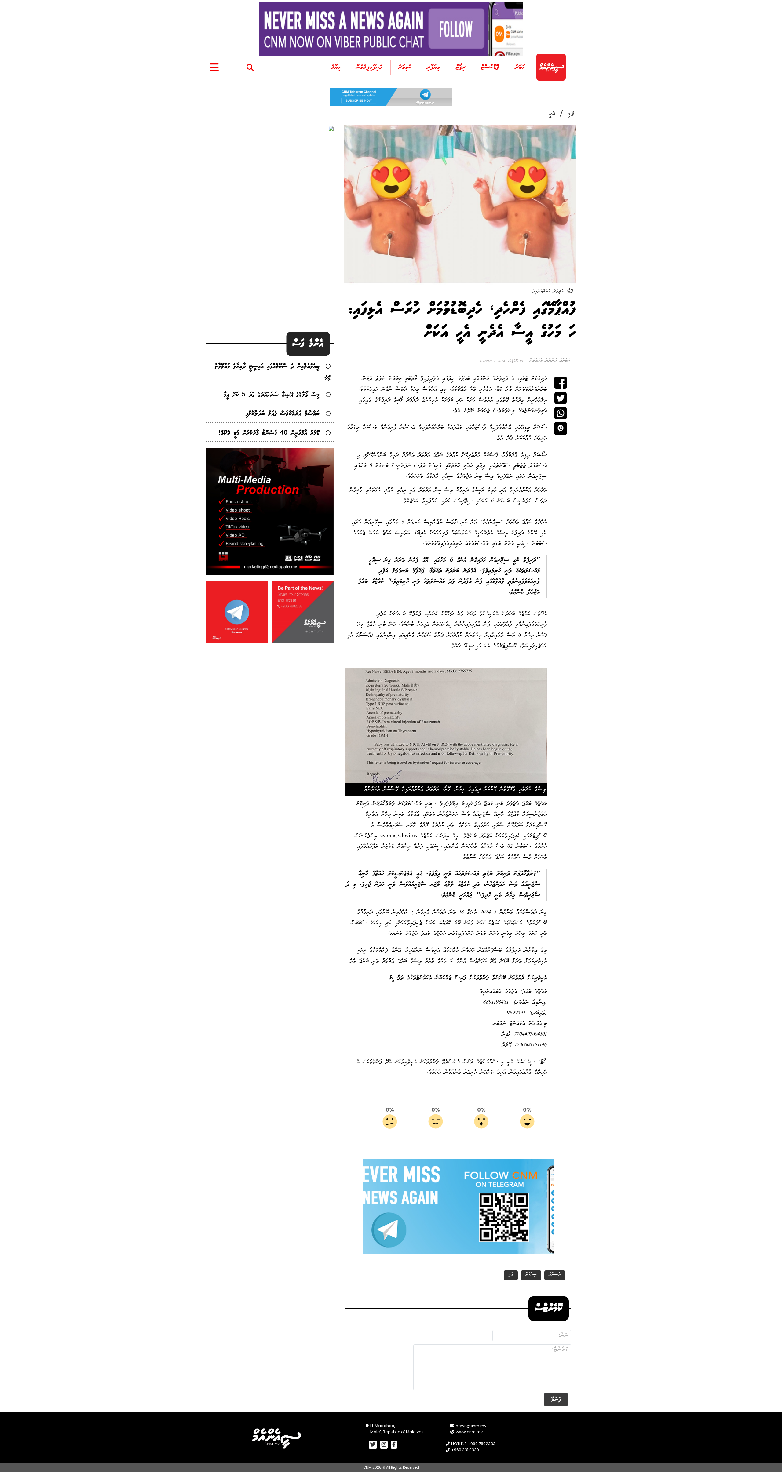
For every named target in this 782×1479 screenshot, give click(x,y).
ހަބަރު (520, 67)
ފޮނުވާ (556, 1399)
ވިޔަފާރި (433, 67)
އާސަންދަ (555, 1274)
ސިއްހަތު (531, 1274)
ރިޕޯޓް (461, 67)
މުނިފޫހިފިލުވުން (369, 67)
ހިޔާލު (336, 67)
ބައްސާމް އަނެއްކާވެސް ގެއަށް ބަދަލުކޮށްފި (283, 414)
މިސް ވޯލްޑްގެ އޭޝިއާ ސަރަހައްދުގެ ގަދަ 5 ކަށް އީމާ (272, 395)
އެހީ (552, 113)
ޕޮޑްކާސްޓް (490, 67)
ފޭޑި (571, 113)
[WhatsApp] (560, 413)
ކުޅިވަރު (404, 67)
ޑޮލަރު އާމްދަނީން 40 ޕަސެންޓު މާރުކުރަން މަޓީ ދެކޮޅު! (269, 433)
